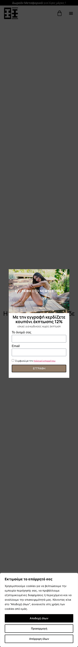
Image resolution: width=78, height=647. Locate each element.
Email (16, 346)
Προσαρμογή (39, 628)
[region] (39, 610)
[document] (39, 323)
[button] (64, 273)
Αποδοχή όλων (39, 618)
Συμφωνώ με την (35, 360)
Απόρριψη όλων (39, 638)
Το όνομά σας (21, 332)
